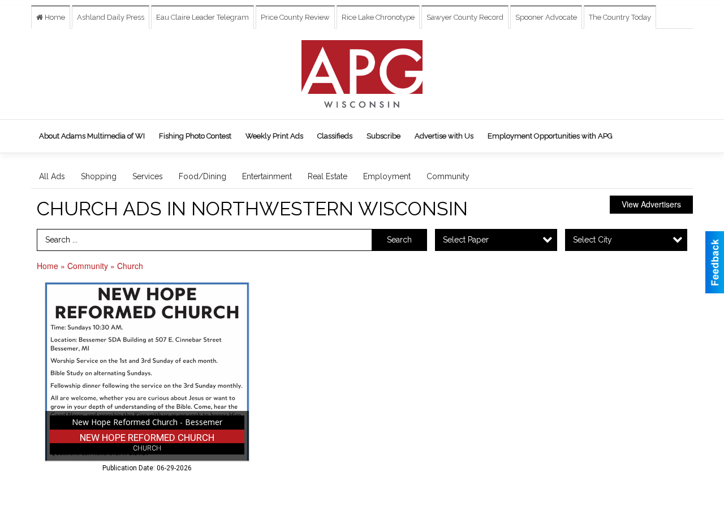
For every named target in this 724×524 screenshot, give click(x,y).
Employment (387, 176)
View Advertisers (651, 204)
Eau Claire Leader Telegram (202, 17)
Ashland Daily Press (110, 17)
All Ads (52, 176)
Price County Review (295, 17)
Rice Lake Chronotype (378, 17)
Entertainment (267, 176)
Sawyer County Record (464, 17)
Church (130, 265)
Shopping (99, 176)
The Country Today (620, 17)
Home (54, 17)
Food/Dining (202, 176)
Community (447, 176)
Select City (592, 239)
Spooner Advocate (546, 17)
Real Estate (327, 176)
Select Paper (466, 239)
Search (399, 239)
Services (147, 176)
